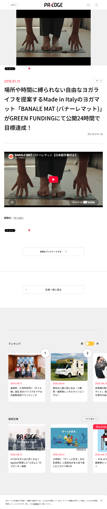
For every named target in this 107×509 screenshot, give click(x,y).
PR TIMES (18, 217)
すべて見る (90, 419)
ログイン (14, 5)
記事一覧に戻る (53, 289)
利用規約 (36, 504)
